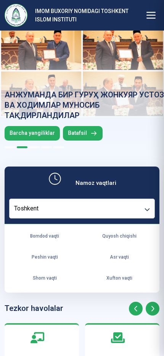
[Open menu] (151, 15)
